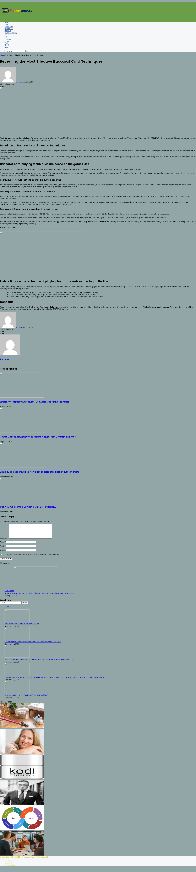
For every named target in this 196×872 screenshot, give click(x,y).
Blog (6, 47)
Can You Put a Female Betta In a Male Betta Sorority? (28, 506)
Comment (4, 538)
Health (7, 45)
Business (8, 31)
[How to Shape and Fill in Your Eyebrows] (17, 621)
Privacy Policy (10, 865)
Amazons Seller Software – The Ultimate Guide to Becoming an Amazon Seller (39, 593)
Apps (6, 25)
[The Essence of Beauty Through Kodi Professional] (22, 779)
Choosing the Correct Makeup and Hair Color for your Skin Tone (33, 641)
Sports (7, 41)
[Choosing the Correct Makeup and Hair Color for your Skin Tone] (17, 639)
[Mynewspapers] (17, 15)
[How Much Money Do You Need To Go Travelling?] (17, 693)
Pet (6, 37)
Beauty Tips (9, 29)
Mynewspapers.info (25, 857)
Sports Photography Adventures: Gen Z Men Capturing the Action (35, 401)
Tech (6, 43)
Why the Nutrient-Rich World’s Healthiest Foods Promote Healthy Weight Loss (39, 659)
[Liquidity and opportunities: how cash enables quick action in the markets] (22, 467)
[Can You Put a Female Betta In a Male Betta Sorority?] (22, 502)
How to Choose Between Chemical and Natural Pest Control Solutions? (38, 436)
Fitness (7, 35)
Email (3, 546)
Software (8, 39)
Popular (7, 607)
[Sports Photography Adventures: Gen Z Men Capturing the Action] (22, 397)
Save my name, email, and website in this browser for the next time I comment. (31, 555)
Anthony (19, 82)
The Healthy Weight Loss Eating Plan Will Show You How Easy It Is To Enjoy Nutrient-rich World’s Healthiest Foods (54, 677)
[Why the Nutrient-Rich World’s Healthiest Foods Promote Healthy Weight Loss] (17, 657)
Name (3, 542)
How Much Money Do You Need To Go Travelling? (26, 695)
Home (7, 23)
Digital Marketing (11, 33)
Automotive (9, 27)
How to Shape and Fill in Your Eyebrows (22, 624)
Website (3, 550)
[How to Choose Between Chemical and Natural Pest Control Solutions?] (22, 432)
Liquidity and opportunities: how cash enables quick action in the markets (39, 471)
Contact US (9, 861)
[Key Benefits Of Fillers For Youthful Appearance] (22, 753)
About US (8, 863)
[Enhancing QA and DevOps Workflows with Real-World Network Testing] (22, 829)
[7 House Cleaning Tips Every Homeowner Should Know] (22, 728)
